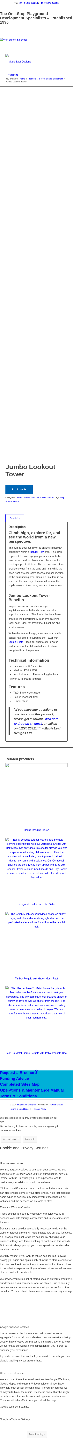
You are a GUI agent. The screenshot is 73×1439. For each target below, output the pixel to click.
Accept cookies (11, 1139)
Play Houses (48, 497)
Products (11, 75)
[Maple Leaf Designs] (30, 62)
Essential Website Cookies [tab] (15, 1207)
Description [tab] (15, 518)
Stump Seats (16, 641)
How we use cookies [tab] (11, 1163)
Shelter (16, 501)
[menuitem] (19, 1109)
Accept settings (37, 1434)
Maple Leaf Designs (26, 1104)
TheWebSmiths (55, 1104)
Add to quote (19, 489)
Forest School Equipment (29, 497)
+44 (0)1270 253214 (28, 3)
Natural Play (37, 551)
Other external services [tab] (13, 1373)
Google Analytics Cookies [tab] (14, 1327)
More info (30, 1139)
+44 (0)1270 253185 (49, 3)
